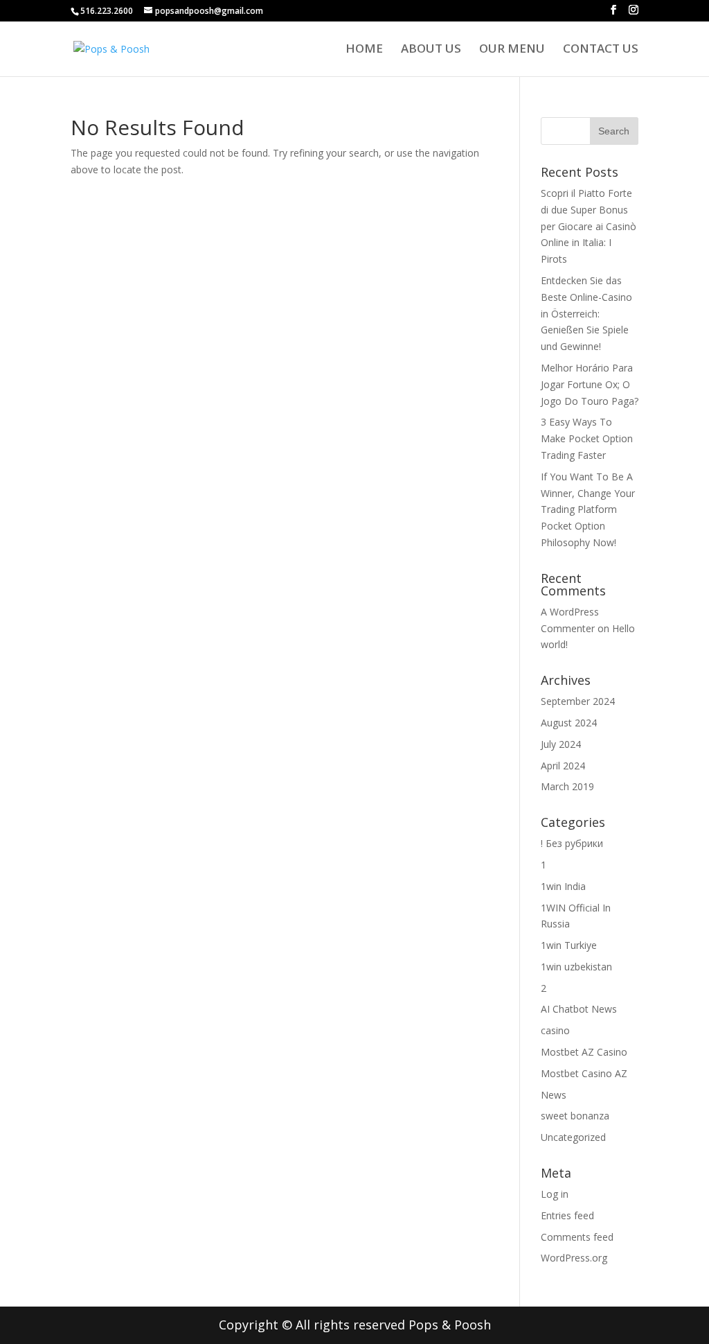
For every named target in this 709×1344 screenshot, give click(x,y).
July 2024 (561, 744)
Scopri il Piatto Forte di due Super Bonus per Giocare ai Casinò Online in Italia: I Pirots (588, 225)
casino (555, 1030)
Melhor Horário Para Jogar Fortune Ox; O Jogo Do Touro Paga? (589, 384)
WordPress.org (574, 1257)
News (553, 1094)
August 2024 (569, 722)
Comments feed (577, 1236)
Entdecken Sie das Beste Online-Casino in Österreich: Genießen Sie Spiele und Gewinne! (586, 313)
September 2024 (578, 701)
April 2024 (563, 765)
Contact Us (600, 50)
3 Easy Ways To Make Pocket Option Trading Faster (587, 438)
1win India (563, 886)
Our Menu (512, 50)
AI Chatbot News (579, 1008)
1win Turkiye (569, 945)
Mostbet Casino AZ (584, 1073)
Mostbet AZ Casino (584, 1051)
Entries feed (567, 1215)
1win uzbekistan (576, 966)
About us (431, 50)
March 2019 (567, 786)
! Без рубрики (572, 843)
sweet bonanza (575, 1115)
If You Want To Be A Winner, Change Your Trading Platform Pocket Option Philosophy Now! (588, 509)
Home (364, 50)
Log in (554, 1194)
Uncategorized (573, 1137)
